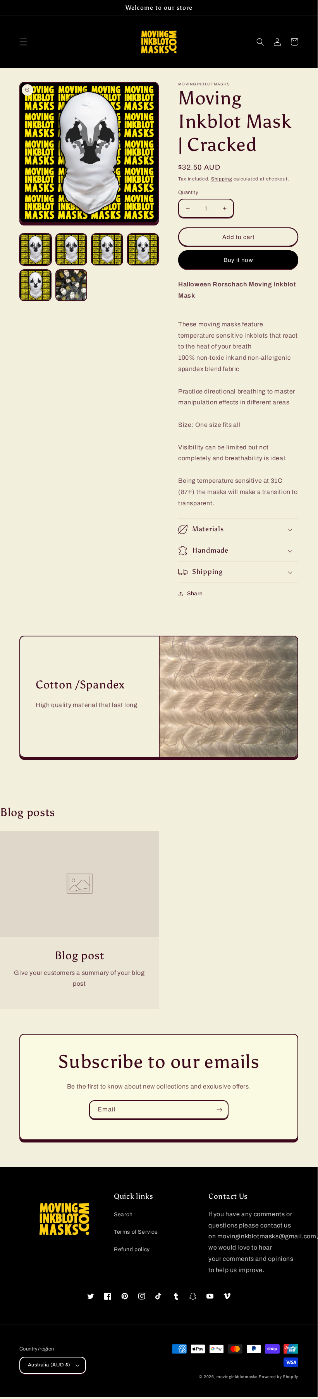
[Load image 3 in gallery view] (107, 249)
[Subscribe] (219, 1109)
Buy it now (238, 260)
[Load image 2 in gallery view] (71, 249)
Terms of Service (136, 1232)
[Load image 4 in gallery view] (143, 249)
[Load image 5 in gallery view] (35, 285)
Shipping (221, 179)
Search (123, 1214)
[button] (23, 41)
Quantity (188, 192)
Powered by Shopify (278, 1377)
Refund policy (132, 1249)
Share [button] (195, 593)
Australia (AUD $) (49, 1365)
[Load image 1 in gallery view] (35, 249)
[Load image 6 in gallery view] (71, 285)
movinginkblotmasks (237, 1377)
